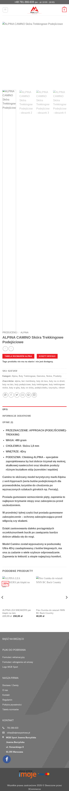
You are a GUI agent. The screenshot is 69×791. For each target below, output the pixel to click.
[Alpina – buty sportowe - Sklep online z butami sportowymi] (34, 9)
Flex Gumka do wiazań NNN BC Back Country (50, 611)
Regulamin (7, 700)
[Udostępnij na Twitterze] (17, 395)
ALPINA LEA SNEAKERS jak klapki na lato (16, 611)
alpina (17, 381)
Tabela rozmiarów (10, 709)
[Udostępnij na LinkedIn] (34, 395)
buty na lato (7, 384)
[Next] (61, 54)
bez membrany (28, 381)
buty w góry (14, 387)
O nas (5, 690)
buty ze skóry (27, 387)
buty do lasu (42, 381)
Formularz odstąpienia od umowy (17, 662)
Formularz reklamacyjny (13, 657)
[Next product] (5, 348)
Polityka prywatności (12, 704)
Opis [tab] (5, 409)
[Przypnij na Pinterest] (28, 395)
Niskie (49, 376)
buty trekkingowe (40, 384)
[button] (5, 9)
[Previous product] (11, 348)
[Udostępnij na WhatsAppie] (5, 395)
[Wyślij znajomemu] (22, 395)
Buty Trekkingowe (27, 376)
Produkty (57, 376)
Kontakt (6, 695)
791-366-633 (12, 728)
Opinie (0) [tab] (7, 422)
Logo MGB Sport (10, 667)
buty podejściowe (23, 384)
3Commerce (34, 789)
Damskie (41, 376)
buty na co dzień (57, 381)
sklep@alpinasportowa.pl (18, 733)
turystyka (53, 387)
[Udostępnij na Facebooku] (11, 395)
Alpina (24, 332)
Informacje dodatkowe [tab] (16, 416)
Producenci (9, 332)
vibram (62, 387)
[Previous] (8, 54)
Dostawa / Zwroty (10, 685)
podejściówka (41, 387)
